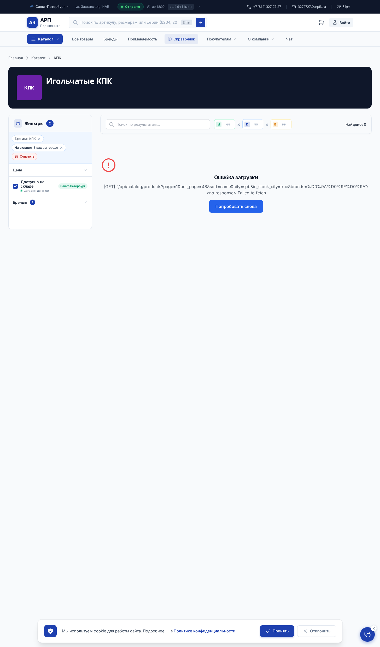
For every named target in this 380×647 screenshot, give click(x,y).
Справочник (184, 39)
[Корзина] (321, 22)
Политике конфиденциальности (205, 630)
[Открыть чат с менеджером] (367, 634)
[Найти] (200, 22)
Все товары (82, 39)
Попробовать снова (236, 206)
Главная (15, 58)
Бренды (110, 39)
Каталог (38, 58)
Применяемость (142, 39)
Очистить (27, 156)
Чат (289, 39)
